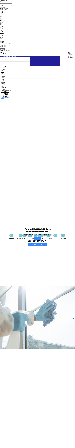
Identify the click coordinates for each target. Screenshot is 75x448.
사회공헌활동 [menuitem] (2, 48)
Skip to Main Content (4, 0)
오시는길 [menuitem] (2, 25)
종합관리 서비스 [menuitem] (3, 46)
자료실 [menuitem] (1, 12)
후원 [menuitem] (1, 39)
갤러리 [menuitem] (1, 31)
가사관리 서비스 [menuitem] (3, 45)
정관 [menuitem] (1, 23)
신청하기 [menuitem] (2, 5)
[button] (1, 317)
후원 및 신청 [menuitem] (2, 41)
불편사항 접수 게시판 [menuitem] (4, 8)
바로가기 (37, 238)
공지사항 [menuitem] (2, 11)
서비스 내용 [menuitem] (2, 7)
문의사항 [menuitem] (2, 33)
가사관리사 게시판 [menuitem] (3, 9)
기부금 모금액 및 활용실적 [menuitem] (5, 44)
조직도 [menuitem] (1, 22)
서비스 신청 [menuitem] (2, 49)
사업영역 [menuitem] (2, 26)
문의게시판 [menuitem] (2, 37)
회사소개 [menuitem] (2, 14)
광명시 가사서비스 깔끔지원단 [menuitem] (6, 3)
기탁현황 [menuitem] (2, 42)
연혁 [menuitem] (1, 20)
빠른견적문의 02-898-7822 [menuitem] (5, 50)
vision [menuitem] (1, 30)
